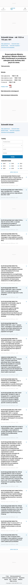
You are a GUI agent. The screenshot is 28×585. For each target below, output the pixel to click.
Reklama (20, 579)
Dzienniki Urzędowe (15, 45)
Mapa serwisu (13, 581)
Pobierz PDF (4, 86)
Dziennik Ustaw (15, 43)
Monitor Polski (4, 45)
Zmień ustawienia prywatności (10, 577)
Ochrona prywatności (15, 576)
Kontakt (15, 579)
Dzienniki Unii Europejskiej (7, 47)
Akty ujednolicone (5, 43)
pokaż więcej (13, 549)
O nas (7, 576)
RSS (10, 579)
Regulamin (21, 577)
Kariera (6, 579)
